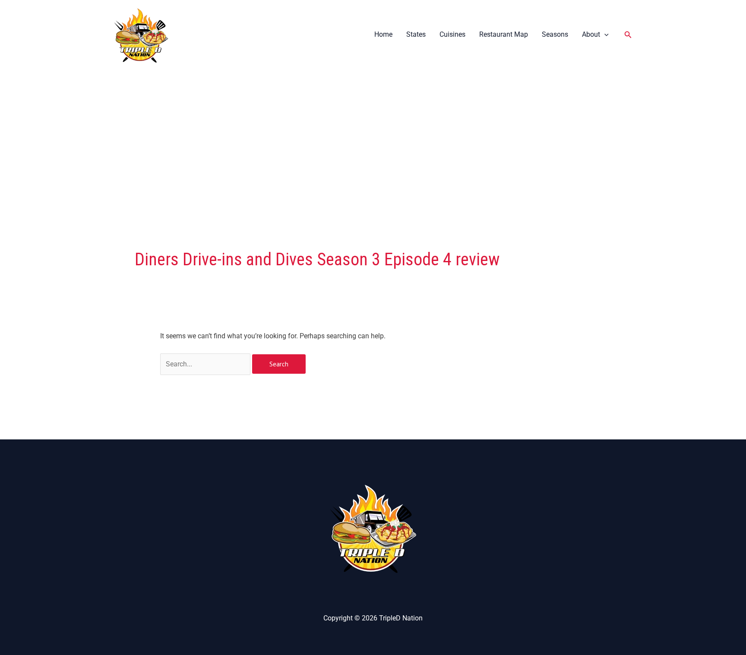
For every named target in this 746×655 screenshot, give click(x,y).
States (416, 34)
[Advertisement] (373, 134)
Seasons (555, 34)
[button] (604, 34)
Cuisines (452, 34)
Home (383, 34)
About (591, 34)
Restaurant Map (503, 34)
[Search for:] (206, 364)
